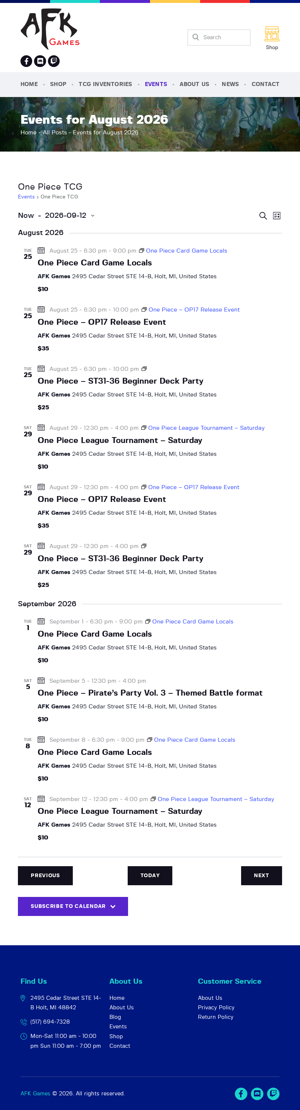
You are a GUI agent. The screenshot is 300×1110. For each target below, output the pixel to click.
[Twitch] (273, 1094)
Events (26, 197)
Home (28, 132)
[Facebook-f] (26, 61)
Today (150, 875)
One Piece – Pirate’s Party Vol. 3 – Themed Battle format (150, 693)
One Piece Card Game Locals (95, 263)
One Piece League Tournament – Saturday (120, 440)
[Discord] (40, 61)
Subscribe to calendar (68, 906)
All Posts (55, 132)
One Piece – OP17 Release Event (102, 322)
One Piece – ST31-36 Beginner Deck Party (120, 381)
